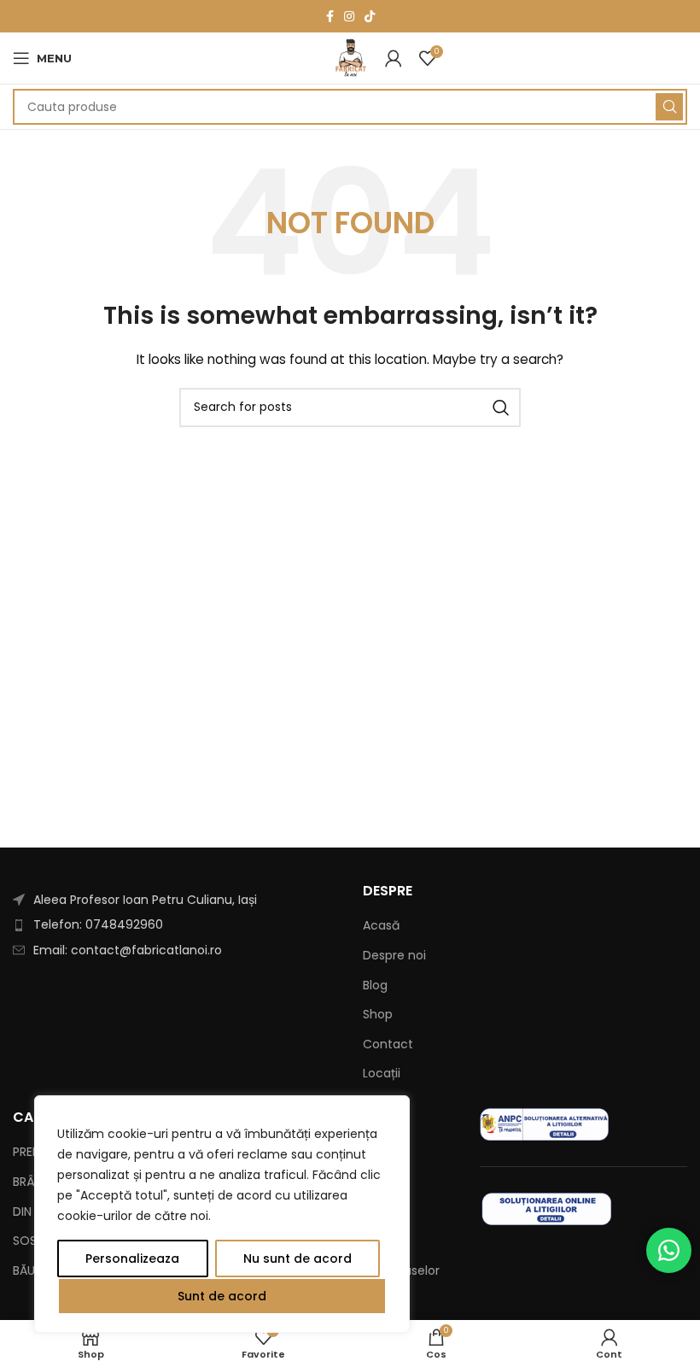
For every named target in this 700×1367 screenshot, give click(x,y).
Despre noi (394, 956)
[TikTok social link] (369, 16)
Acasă (381, 926)
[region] (222, 1214)
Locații (381, 1073)
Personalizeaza (132, 1258)
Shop (378, 1014)
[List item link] (175, 924)
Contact (388, 1044)
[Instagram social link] (349, 16)
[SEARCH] (669, 106)
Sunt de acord (222, 1296)
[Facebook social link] (330, 16)
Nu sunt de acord (297, 1258)
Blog (375, 985)
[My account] (393, 58)
